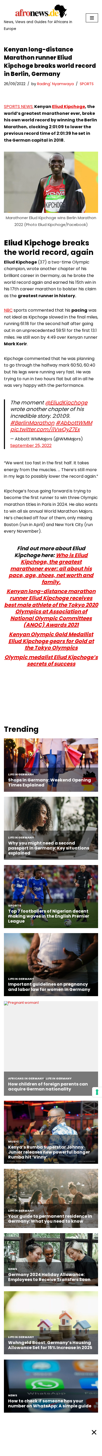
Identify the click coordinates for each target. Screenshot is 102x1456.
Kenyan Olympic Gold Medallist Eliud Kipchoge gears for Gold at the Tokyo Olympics (51, 641)
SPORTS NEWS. (18, 107)
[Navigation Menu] (92, 17)
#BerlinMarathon (32, 422)
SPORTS (87, 83)
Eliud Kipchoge (68, 107)
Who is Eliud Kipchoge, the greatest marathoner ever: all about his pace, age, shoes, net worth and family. (51, 569)
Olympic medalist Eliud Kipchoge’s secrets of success (51, 661)
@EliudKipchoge (66, 402)
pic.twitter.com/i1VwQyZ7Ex (45, 429)
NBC (8, 310)
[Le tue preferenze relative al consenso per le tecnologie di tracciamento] (97, 1092)
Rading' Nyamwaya (55, 83)
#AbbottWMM (74, 422)
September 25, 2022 (31, 446)
